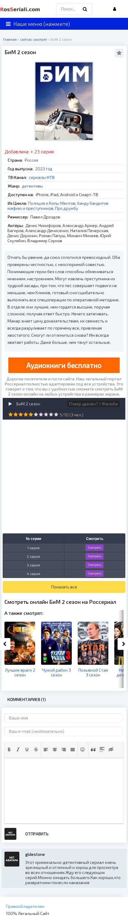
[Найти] (85, 9)
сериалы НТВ (42, 177)
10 (56, 414)
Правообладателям (25, 906)
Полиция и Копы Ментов (51, 203)
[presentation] (9, 749)
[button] (9, 749)
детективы (32, 185)
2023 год (43, 168)
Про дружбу (66, 208)
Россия (31, 160)
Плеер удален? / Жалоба (93, 403)
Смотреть (94, 547)
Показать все (64, 586)
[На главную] (21, 9)
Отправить (37, 833)
